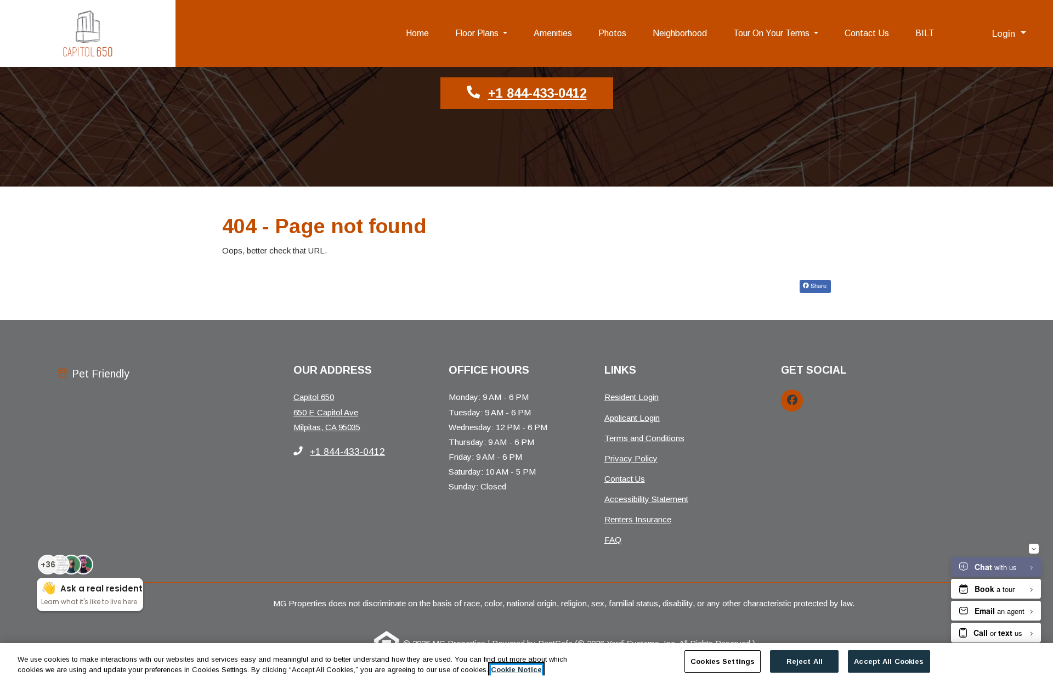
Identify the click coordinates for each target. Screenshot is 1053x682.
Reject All (804, 661)
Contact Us (867, 33)
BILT (931, 33)
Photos (612, 33)
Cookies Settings (722, 661)
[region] (526, 662)
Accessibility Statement (646, 499)
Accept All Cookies (889, 661)
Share (817, 285)
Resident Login (631, 397)
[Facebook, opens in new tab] (792, 401)
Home (417, 33)
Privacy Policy (631, 458)
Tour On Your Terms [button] (772, 33)
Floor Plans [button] (478, 33)
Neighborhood (680, 33)
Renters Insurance (637, 519)
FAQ (612, 539)
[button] (1009, 33)
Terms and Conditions (644, 438)
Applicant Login (632, 417)
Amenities (553, 33)
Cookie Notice (516, 670)
